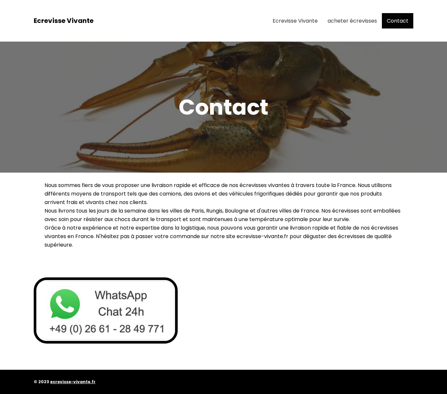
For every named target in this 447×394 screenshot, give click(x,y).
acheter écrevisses (352, 21)
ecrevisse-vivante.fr (73, 382)
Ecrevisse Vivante (64, 20)
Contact (397, 21)
